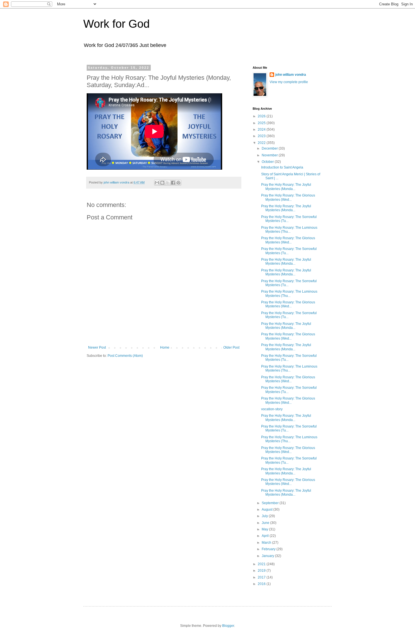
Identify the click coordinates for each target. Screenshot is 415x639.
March (267, 543)
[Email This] (157, 182)
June (266, 523)
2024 (262, 129)
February (269, 549)
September (270, 503)
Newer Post (97, 347)
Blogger (228, 626)
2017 (262, 577)
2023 (262, 136)
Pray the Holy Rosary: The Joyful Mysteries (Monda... (286, 187)
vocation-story (272, 409)
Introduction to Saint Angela (282, 167)
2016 (262, 584)
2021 (262, 564)
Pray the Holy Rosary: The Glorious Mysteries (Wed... (288, 197)
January (268, 556)
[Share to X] (168, 182)
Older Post (231, 347)
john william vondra (290, 75)
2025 (262, 123)
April (266, 536)
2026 (262, 116)
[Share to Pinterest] (178, 182)
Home (164, 347)
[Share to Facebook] (173, 182)
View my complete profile (289, 82)
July (265, 516)
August (267, 509)
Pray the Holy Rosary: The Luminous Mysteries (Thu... (289, 230)
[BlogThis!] (162, 182)
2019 (262, 571)
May (265, 529)
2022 (262, 143)
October (268, 162)
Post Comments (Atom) (125, 356)
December (270, 148)
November (270, 155)
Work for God (116, 24)
